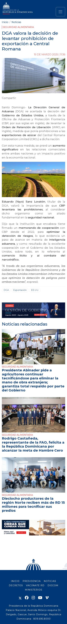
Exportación (20, 290)
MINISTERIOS (33, 589)
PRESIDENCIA (32, 581)
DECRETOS (16, 585)
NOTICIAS (50, 581)
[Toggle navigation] (60, 11)
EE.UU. (35, 290)
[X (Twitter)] (20, 597)
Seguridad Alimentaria (18, 27)
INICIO (15, 581)
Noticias (16, 22)
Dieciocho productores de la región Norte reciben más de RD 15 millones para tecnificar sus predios (33, 504)
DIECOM (53, 585)
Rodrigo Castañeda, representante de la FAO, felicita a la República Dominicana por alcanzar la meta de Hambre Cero (33, 444)
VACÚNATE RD (35, 585)
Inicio (5, 22)
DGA (6, 290)
